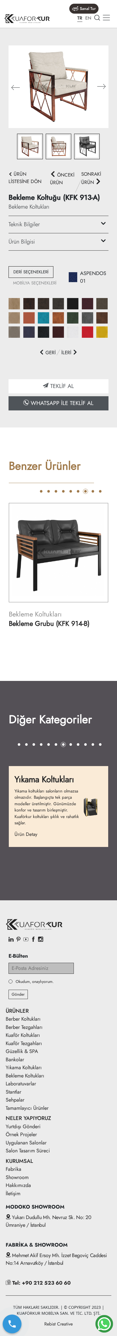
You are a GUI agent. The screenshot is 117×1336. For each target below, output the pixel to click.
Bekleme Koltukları (25, 1075)
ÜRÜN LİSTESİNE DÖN (25, 178)
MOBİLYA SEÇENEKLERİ (35, 283)
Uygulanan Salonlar (26, 1142)
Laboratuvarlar (21, 1083)
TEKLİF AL (61, 386)
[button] (101, 86)
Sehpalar (15, 1100)
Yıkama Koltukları (24, 1067)
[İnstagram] (40, 939)
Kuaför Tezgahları (24, 1043)
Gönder (18, 994)
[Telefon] (12, 1324)
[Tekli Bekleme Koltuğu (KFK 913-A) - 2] (58, 86)
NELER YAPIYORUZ (28, 1118)
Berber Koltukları (23, 1019)
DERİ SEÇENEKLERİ (31, 272)
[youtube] (25, 939)
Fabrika (13, 1169)
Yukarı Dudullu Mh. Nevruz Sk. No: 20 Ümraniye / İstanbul (48, 1221)
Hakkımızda (18, 1185)
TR (79, 18)
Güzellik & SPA (22, 1051)
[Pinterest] (18, 939)
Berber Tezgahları (24, 1027)
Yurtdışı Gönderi (23, 1126)
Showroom (17, 1177)
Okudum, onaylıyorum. (35, 982)
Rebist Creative (58, 1324)
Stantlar (13, 1092)
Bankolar (15, 1059)
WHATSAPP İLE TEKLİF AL (61, 403)
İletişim (13, 1193)
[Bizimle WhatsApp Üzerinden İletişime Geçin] (104, 1324)
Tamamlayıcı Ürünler (27, 1108)
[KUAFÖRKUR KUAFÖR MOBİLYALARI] (27, 18)
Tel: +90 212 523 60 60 (41, 1283)
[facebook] (33, 939)
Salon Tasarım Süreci (28, 1150)
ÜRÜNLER (17, 1011)
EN (88, 18)
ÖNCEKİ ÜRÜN (62, 178)
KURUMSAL (19, 1161)
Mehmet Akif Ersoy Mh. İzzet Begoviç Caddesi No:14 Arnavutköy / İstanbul (56, 1259)
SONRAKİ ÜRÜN (91, 178)
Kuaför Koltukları (23, 1035)
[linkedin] (11, 939)
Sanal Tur (88, 8)
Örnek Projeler (21, 1134)
